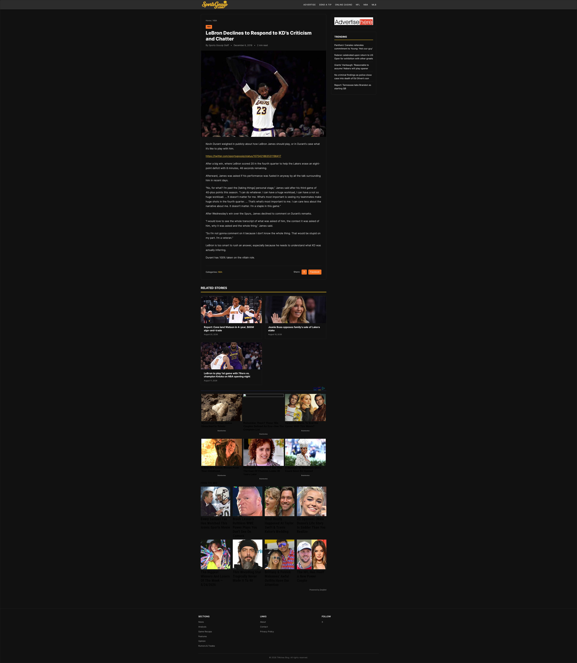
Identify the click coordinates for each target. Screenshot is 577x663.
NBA (365, 4)
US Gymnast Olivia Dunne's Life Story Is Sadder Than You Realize (311, 525)
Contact (264, 627)
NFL (358, 4)
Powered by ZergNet (318, 590)
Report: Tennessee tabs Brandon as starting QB (352, 87)
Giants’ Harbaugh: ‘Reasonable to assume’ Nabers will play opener (351, 67)
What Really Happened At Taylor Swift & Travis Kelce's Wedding (279, 525)
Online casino (343, 4)
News (201, 622)
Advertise (309, 4)
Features (202, 636)
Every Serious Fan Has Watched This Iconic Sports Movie (215, 523)
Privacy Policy (267, 631)
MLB (374, 4)
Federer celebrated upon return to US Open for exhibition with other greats (353, 57)
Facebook (314, 272)
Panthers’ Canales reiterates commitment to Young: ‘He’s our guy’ (353, 47)
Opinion (202, 641)
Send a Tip (325, 4)
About (263, 622)
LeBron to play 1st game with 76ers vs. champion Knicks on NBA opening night (227, 375)
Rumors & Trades (206, 646)
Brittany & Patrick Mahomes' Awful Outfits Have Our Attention (278, 578)
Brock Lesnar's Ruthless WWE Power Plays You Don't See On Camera (245, 527)
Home (208, 20)
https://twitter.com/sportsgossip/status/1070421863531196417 (243, 156)
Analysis (202, 627)
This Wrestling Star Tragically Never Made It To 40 (247, 576)
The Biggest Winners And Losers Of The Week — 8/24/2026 (215, 578)
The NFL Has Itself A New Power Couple (310, 576)
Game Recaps (205, 631)
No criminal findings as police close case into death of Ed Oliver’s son (353, 77)
